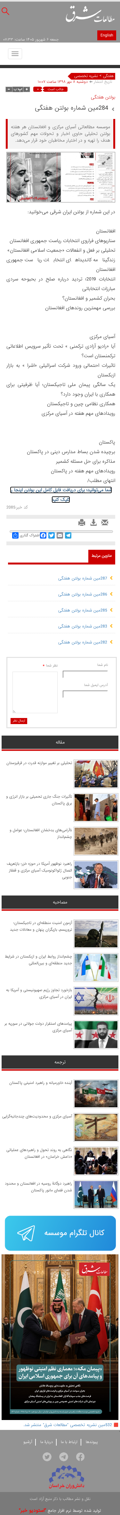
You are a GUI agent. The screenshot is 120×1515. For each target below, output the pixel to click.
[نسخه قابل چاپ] (80, 524)
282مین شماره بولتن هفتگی (82, 642)
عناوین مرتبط (102, 556)
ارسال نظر (19, 720)
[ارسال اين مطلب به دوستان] (103, 524)
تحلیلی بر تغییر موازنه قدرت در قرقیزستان (39, 763)
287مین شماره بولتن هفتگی (82, 578)
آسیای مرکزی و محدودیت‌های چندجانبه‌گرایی (37, 1116)
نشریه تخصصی (86, 76)
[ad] (60, 1234)
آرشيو (27, 1442)
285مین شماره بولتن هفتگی (82, 610)
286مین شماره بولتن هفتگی (82, 594)
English (106, 35)
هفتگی (108, 76)
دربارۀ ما (46, 1442)
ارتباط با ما (69, 1442)
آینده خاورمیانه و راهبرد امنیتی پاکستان (40, 1083)
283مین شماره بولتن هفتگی (82, 626)
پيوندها (92, 1442)
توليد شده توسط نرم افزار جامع (60, 1510)
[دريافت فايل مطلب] (92, 524)
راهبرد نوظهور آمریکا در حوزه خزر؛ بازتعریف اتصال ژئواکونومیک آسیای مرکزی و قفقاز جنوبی (39, 870)
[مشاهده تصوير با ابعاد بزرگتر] (106, 161)
